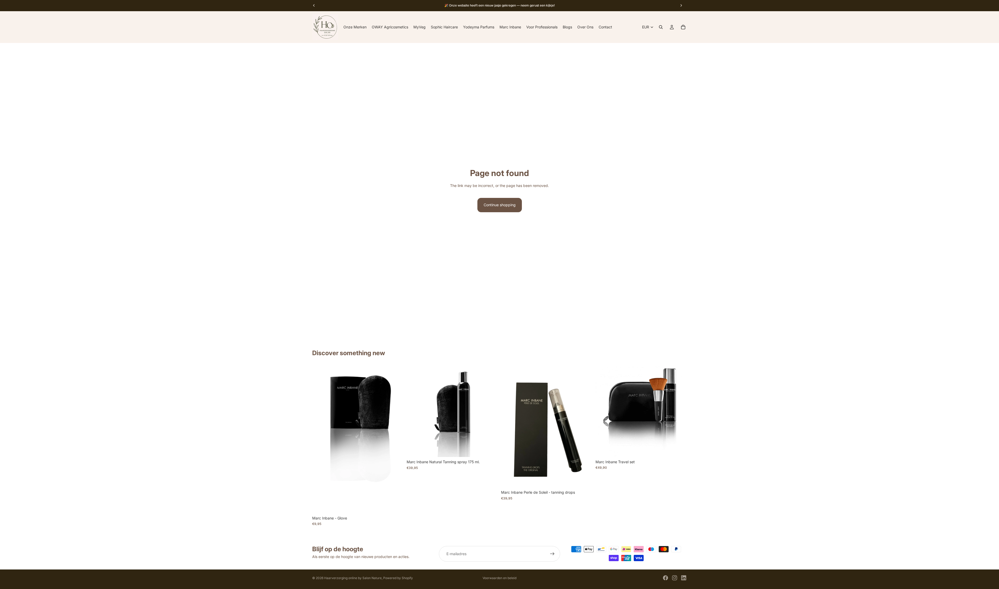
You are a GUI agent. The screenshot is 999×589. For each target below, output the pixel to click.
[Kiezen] (395, 505)
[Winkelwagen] (683, 27)
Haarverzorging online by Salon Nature (353, 578)
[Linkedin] (684, 578)
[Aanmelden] (552, 553)
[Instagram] (674, 578)
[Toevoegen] (678, 449)
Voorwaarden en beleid (499, 578)
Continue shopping (500, 205)
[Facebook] (665, 578)
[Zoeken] (661, 27)
